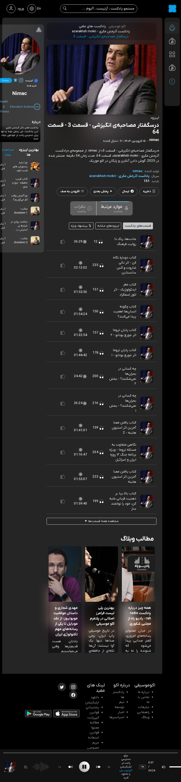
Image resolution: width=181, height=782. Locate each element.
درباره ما (143, 692)
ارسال (125, 191)
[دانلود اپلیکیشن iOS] (66, 714)
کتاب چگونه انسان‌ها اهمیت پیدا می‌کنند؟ (124, 311)
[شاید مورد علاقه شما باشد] (172, 76)
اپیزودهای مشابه (108, 226)
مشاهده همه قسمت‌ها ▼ (101, 521)
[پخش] (84, 766)
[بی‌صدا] (164, 767)
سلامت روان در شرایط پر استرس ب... (19, 226)
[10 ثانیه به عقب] (70, 767)
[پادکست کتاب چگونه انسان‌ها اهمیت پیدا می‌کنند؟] (146, 311)
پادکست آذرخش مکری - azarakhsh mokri (119, 176)
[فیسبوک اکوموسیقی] (73, 694)
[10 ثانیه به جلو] (98, 767)
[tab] (115, 208)
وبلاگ (145, 717)
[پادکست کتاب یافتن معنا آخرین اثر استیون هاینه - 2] (146, 427)
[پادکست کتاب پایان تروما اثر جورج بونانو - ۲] (146, 332)
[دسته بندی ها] (172, 54)
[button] (63, 241)
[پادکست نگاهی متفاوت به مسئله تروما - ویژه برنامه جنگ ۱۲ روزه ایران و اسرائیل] (146, 452)
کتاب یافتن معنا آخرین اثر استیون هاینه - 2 (124, 427)
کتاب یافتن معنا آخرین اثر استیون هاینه (124, 476)
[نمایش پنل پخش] (26, 767)
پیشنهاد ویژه (80, 226)
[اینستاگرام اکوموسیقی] (73, 686)
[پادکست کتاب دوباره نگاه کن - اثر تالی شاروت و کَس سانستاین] (146, 265)
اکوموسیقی (125, 770)
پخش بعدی (100, 191)
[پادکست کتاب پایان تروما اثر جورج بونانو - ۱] (146, 352)
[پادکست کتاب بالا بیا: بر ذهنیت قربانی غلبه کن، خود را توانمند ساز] (146, 501)
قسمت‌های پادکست (138, 226)
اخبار (121, 712)
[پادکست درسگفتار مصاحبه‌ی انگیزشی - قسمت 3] (10, 766)
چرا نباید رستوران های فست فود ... (20, 166)
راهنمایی (143, 712)
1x (142, 766)
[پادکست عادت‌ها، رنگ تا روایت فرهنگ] (146, 241)
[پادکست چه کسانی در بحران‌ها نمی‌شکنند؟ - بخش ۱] (146, 403)
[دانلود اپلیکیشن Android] (38, 714)
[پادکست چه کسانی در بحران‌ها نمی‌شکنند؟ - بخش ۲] (146, 376)
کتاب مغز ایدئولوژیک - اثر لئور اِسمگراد (125, 289)
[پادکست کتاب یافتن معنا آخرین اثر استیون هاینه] (146, 476)
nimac (138, 171)
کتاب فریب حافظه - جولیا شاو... (20, 183)
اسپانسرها (116, 717)
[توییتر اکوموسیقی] (62, 686)
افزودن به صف (70, 191)
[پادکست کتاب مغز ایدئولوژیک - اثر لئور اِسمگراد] (146, 289)
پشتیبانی (92, 707)
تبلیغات (143, 707)
